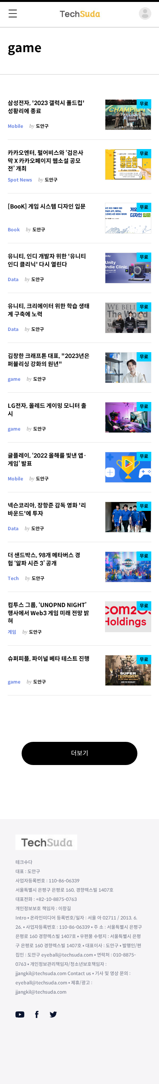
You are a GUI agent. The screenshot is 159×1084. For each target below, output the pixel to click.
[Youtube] (19, 1014)
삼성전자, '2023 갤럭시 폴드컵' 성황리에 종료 (46, 107)
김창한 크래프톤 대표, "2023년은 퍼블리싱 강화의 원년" (49, 360)
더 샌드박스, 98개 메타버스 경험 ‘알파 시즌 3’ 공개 (44, 559)
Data (13, 279)
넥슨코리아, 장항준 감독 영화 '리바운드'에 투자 (47, 509)
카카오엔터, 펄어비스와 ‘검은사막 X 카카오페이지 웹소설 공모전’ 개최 (45, 160)
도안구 (42, 126)
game (14, 379)
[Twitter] (53, 1014)
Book (14, 229)
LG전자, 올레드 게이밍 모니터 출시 (47, 409)
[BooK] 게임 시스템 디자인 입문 (47, 206)
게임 (12, 632)
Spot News (20, 180)
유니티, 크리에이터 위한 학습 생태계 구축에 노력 (49, 310)
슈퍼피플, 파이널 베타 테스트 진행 (49, 658)
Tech (13, 578)
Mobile (15, 126)
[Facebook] (37, 1014)
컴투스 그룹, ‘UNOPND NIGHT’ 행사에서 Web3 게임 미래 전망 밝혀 (48, 612)
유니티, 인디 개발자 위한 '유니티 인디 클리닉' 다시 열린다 (47, 260)
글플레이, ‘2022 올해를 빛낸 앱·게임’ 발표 (47, 459)
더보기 (79, 753)
